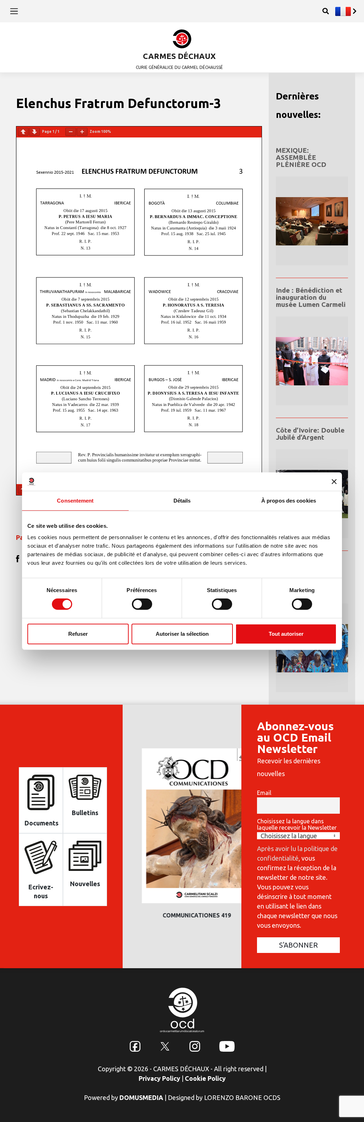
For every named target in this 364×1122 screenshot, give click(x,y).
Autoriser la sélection (182, 634)
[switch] (142, 604)
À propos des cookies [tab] (288, 501)
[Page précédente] (23, 132)
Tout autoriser (286, 634)
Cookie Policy (205, 1078)
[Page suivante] (34, 132)
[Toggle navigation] (14, 11)
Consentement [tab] (75, 501)
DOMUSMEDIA (141, 1097)
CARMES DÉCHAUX (179, 56)
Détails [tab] (182, 501)
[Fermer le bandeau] (334, 481)
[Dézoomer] (70, 132)
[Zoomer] (82, 132)
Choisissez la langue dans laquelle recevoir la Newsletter (297, 824)
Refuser (78, 634)
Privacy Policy (159, 1078)
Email (264, 793)
